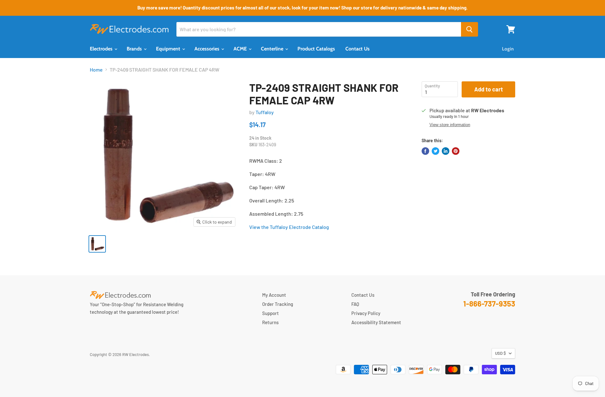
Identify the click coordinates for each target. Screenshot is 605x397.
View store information (449, 125)
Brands (135, 49)
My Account (274, 295)
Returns (270, 322)
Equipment (169, 49)
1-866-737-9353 (489, 303)
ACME (240, 49)
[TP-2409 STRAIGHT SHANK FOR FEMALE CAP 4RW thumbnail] (97, 244)
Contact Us (357, 49)
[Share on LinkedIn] (445, 151)
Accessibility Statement (376, 322)
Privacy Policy (365, 313)
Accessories (207, 49)
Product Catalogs (316, 49)
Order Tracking (277, 304)
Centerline (273, 49)
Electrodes (102, 49)
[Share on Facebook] (425, 151)
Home (96, 70)
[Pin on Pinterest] (455, 151)
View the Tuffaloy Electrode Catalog (289, 227)
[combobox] (318, 29)
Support (270, 313)
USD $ (500, 353)
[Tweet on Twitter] (435, 151)
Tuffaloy (265, 112)
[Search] (469, 29)
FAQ (355, 304)
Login (508, 49)
